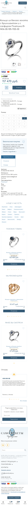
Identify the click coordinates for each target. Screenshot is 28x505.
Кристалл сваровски (7, 217)
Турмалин (16, 214)
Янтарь (19, 219)
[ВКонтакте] (3, 445)
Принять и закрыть (14, 497)
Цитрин (10, 214)
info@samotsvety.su (7, 473)
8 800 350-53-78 (5, 477)
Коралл (3, 214)
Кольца (20, 11)
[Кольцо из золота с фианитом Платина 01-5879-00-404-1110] (14, 289)
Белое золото (11, 219)
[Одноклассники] (7, 445)
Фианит (4, 222)
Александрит (18, 206)
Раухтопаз (4, 206)
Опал (11, 206)
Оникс (9, 212)
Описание (6, 161)
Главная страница (5, 11)
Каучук (3, 219)
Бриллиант (22, 212)
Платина (4, 182)
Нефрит (9, 209)
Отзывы (5, 165)
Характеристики (8, 156)
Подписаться (14, 419)
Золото (16, 217)
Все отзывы (23, 400)
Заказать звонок (6, 470)
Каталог (15, 11)
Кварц (15, 212)
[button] (14, 64)
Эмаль (3, 209)
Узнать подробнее (9, 151)
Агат (22, 217)
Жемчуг (4, 212)
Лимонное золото (18, 209)
